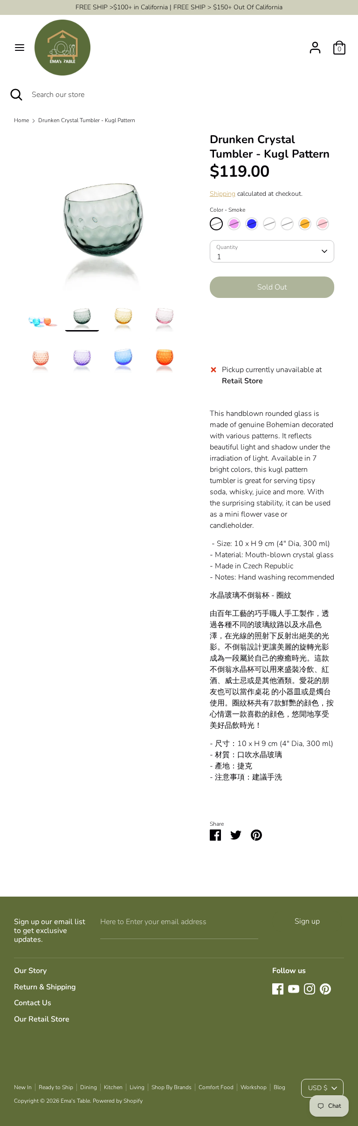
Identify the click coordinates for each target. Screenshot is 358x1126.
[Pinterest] (325, 989)
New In (23, 1087)
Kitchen (113, 1087)
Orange (304, 223)
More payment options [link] (272, 338)
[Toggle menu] (19, 47)
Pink (322, 223)
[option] (103, 214)
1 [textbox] (219, 257)
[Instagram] (309, 989)
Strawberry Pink (269, 223)
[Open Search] (16, 94)
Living (137, 1087)
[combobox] (272, 251)
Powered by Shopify (118, 1101)
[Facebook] (277, 989)
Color (227, 210)
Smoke (216, 223)
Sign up (307, 921)
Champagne (287, 223)
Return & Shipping (45, 987)
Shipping (222, 193)
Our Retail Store (41, 1019)
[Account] (315, 44)
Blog (279, 1087)
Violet (234, 223)
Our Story (30, 971)
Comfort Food (216, 1087)
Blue (251, 223)
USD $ (317, 1088)
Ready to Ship (56, 1087)
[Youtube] (293, 989)
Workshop (254, 1087)
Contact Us (32, 1003)
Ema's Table (75, 1101)
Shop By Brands (171, 1087)
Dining (88, 1087)
